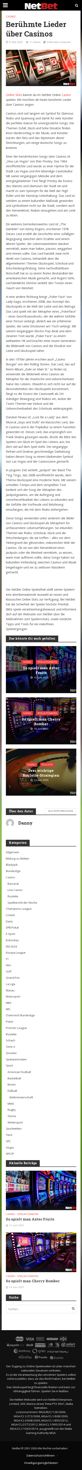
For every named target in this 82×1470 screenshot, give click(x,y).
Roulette (47, 764)
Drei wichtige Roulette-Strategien (41, 773)
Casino (11, 16)
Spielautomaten (47, 661)
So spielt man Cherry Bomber (41, 721)
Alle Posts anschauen (60, 810)
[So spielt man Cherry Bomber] (41, 1252)
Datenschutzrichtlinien (40, 1455)
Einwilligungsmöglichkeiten (41, 1463)
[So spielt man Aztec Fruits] (41, 1190)
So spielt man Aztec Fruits (41, 670)
